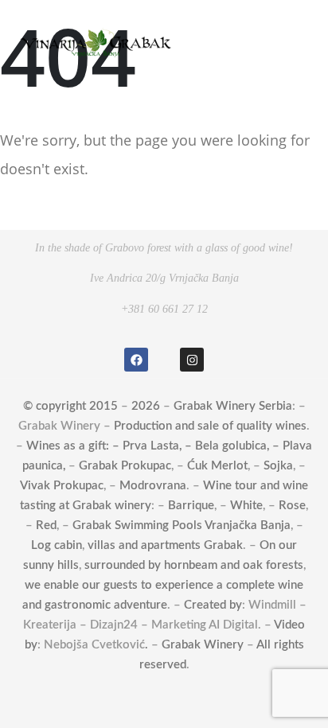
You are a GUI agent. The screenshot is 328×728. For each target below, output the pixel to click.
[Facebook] (136, 360)
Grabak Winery (59, 426)
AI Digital (233, 625)
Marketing (178, 625)
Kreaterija (49, 625)
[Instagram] (192, 360)
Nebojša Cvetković (94, 645)
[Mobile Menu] (291, 42)
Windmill (272, 605)
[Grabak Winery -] (95, 42)
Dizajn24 (114, 625)
